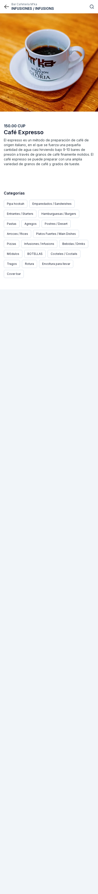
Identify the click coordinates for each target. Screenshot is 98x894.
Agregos (30, 224)
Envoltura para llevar (56, 264)
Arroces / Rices (17, 234)
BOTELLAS (35, 254)
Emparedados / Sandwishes (52, 204)
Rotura (29, 264)
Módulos (13, 254)
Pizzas (11, 244)
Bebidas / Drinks (73, 244)
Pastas (11, 224)
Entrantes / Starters (20, 214)
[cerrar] (7, 7)
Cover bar (14, 274)
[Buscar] (91, 6)
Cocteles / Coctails (64, 254)
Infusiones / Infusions (39, 244)
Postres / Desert (56, 224)
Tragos (12, 264)
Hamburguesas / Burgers (58, 214)
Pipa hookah (15, 204)
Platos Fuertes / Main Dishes (56, 234)
